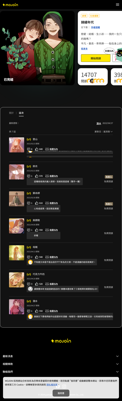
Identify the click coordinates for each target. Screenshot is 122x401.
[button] (61, 356)
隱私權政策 (52, 384)
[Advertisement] (61, 96)
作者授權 (95, 27)
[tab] (12, 113)
